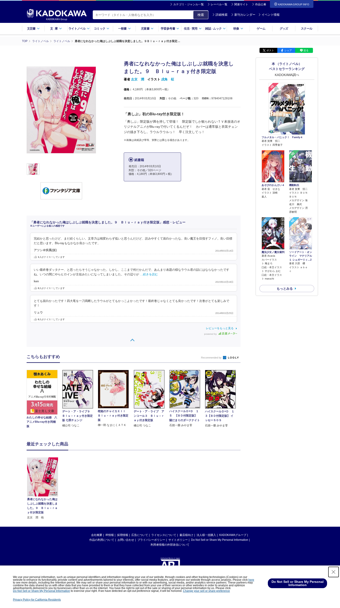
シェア (288, 50)
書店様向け (186, 535)
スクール (306, 28)
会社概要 (96, 535)
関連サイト (241, 4)
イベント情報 (271, 14)
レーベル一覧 (219, 4)
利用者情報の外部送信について (170, 544)
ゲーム (261, 28)
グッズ (284, 28)
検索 (201, 15)
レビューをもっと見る (220, 328)
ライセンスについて (163, 535)
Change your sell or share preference (206, 591)
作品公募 (260, 4)
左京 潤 (137, 79)
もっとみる (285, 288)
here (251, 579)
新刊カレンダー (244, 14)
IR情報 (109, 535)
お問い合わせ (125, 539)
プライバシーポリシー (151, 539)
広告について (139, 535)
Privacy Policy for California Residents (37, 599)
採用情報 (122, 535)
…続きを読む (149, 274)
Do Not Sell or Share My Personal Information (219, 539)
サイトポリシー (178, 539)
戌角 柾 (167, 79)
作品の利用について (101, 539)
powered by (210, 334)
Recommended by (211, 357)
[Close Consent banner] (333, 572)
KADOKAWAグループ (232, 535)
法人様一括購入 (206, 535)
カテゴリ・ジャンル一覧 (188, 4)
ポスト (270, 50)
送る (306, 50)
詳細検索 (222, 14)
